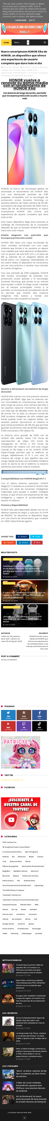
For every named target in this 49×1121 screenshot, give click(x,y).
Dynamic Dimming (39, 67)
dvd (35, 919)
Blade (31, 857)
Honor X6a (33, 73)
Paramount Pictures (30, 876)
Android (5, 857)
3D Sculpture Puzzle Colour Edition (16, 847)
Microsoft (35, 871)
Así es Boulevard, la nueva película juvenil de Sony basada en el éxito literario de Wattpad (31, 1099)
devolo (28, 919)
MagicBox (6, 871)
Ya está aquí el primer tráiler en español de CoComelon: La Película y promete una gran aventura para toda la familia (29, 969)
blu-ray (15, 909)
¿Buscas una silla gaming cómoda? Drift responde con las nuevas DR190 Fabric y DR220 (22, 619)
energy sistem (8, 924)
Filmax (27, 861)
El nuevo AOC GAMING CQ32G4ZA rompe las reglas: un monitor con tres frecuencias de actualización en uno (24, 595)
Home (6, 42)
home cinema (8, 929)
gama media (14, 70)
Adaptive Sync (9, 583)
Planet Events (8, 881)
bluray (23, 909)
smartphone (6, 75)
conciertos (20, 914)
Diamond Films (16, 861)
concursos (32, 914)
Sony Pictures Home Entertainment (16, 885)
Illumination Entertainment (33, 866)
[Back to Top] (25, 1118)
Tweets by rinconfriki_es (12, 780)
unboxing (14, 933)
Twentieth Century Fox (11, 895)
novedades (42, 73)
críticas (5, 919)
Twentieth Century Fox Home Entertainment (20, 900)
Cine (4, 861)
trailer (4, 933)
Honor (23, 70)
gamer (31, 924)
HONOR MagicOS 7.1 (20, 73)
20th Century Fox (9, 842)
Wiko (37, 905)
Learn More (20, 20)
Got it (32, 20)
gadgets (4, 70)
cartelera (33, 909)
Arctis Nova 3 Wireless (13, 559)
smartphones (17, 75)
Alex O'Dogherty (31, 852)
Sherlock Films (29, 881)
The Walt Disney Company (13, 890)
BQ (13, 857)
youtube (38, 933)
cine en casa (7, 914)
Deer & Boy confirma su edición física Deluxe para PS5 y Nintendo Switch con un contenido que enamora (30, 984)
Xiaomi (5, 909)
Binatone (21, 857)
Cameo (40, 857)
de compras (17, 919)
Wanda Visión (25, 905)
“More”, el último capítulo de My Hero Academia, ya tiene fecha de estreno (31, 1074)
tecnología (28, 75)
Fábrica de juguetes (10, 866)
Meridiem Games (20, 871)
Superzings (38, 885)
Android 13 (27, 67)
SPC (18, 881)
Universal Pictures (9, 905)
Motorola (6, 876)
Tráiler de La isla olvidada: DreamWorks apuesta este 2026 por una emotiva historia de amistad (30, 1086)
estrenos (21, 924)
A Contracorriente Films (12, 852)
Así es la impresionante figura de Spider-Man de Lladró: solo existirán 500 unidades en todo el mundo (30, 1022)
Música (16, 876)
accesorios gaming (12, 607)
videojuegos (27, 933)
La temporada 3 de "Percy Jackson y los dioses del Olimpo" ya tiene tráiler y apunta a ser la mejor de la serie (31, 1037)
